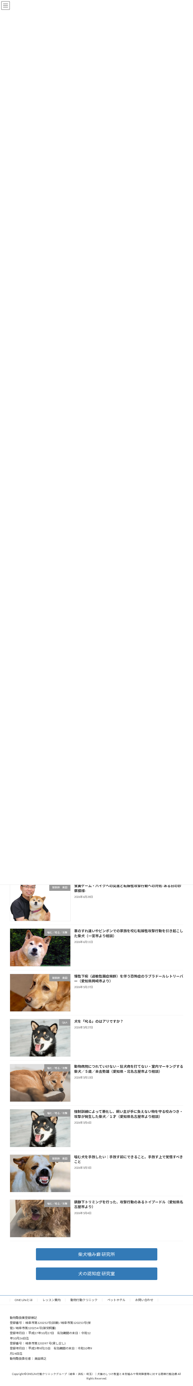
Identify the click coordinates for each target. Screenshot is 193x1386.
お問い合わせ (144, 1300)
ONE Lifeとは (24, 1300)
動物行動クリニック (84, 1300)
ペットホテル (116, 1300)
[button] (96, 1254)
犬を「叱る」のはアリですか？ (98, 1021)
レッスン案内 (51, 1300)
